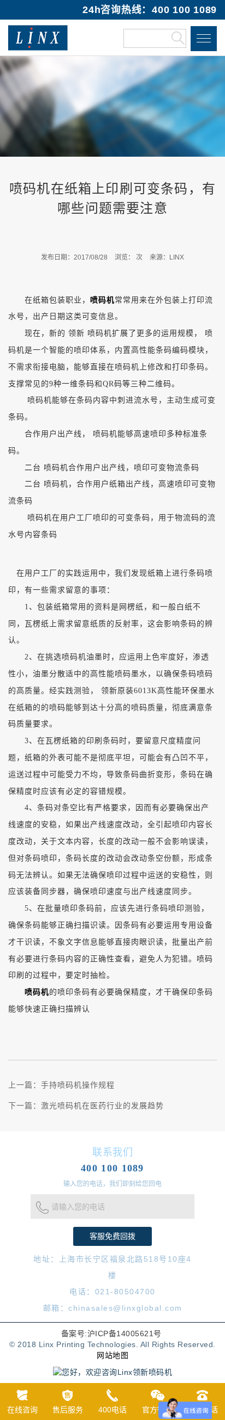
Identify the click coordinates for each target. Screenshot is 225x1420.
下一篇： (86, 1106)
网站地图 (112, 1355)
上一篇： (61, 1085)
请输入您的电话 (78, 1207)
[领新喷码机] (38, 37)
